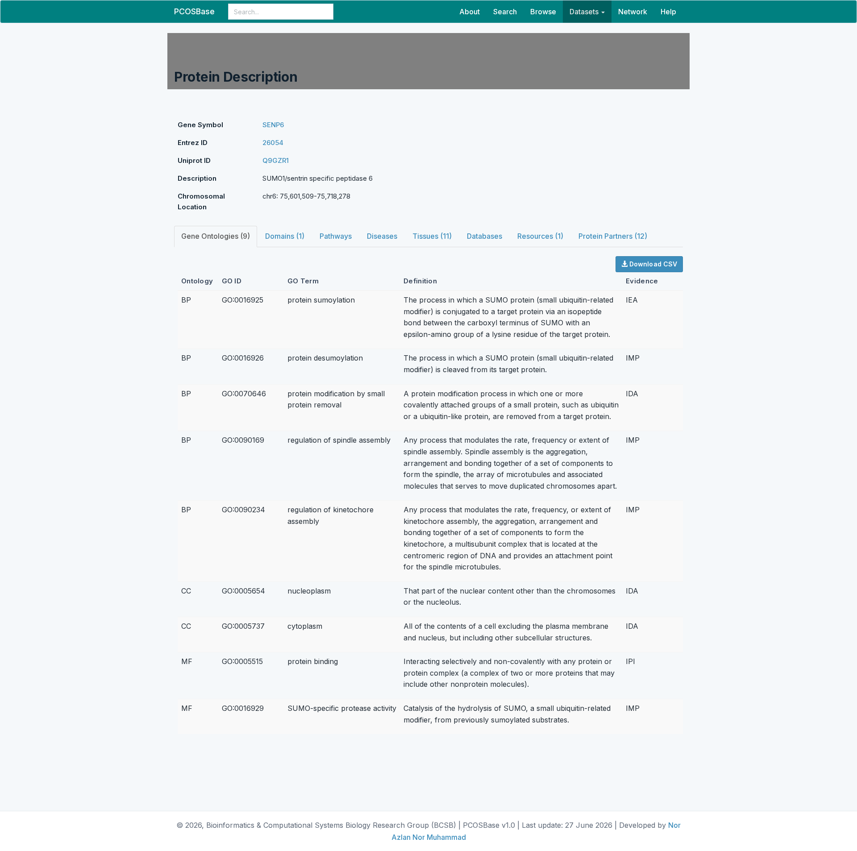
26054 (272, 142)
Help (668, 11)
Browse (543, 11)
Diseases (382, 236)
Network (632, 11)
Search (505, 11)
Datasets (585, 11)
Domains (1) (284, 236)
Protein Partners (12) (612, 236)
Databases (484, 236)
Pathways (336, 236)
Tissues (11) (432, 236)
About (469, 11)
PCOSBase (194, 11)
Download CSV (652, 264)
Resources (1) (540, 236)
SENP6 (273, 124)
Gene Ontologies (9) (215, 236)
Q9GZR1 (275, 160)
